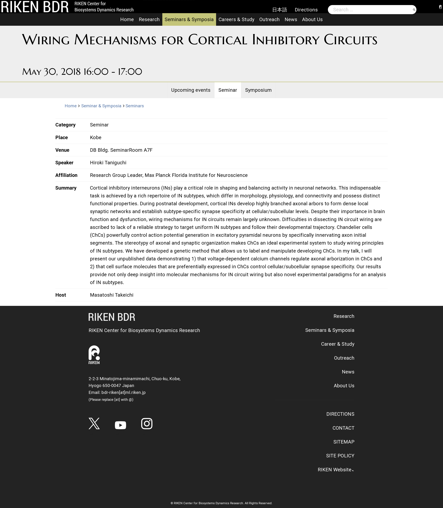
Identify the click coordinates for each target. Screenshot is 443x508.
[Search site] (414, 10)
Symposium (258, 90)
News (291, 19)
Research (149, 19)
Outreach (269, 19)
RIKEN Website (334, 469)
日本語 (279, 9)
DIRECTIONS (340, 414)
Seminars (135, 105)
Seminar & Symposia (101, 105)
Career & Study (337, 344)
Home (127, 19)
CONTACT (343, 428)
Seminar (227, 90)
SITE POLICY (340, 456)
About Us (312, 19)
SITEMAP (343, 442)
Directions (306, 9)
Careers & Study (236, 19)
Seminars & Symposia (189, 19)
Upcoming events (190, 90)
